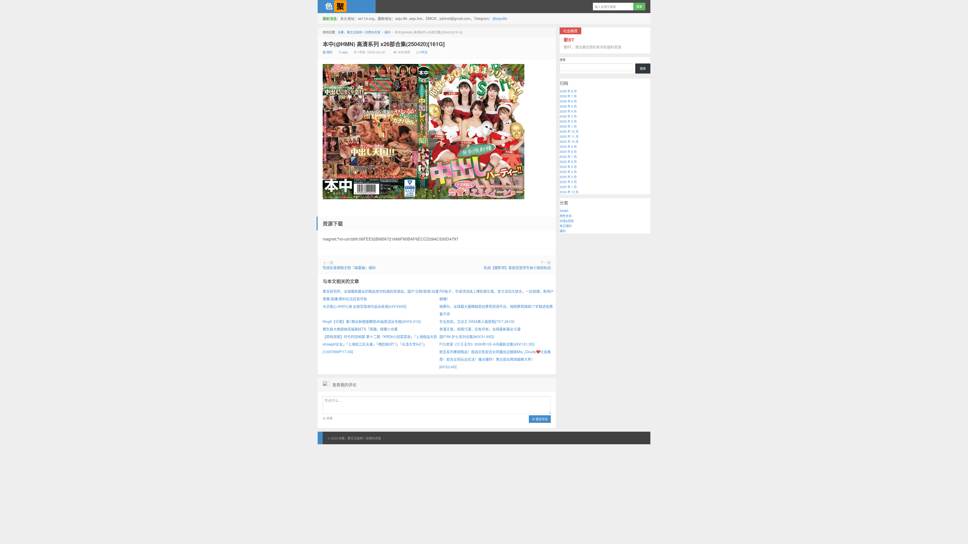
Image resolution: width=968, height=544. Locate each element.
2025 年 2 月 (568, 182)
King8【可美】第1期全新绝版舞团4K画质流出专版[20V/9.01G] (372, 321)
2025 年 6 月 (568, 161)
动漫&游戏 (567, 221)
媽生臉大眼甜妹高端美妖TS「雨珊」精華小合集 (360, 328)
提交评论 (541, 419)
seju (345, 52)
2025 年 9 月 (568, 146)
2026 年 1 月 (568, 126)
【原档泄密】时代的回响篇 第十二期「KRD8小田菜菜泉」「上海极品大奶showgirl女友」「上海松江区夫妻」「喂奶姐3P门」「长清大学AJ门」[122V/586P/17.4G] (380, 344)
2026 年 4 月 (568, 111)
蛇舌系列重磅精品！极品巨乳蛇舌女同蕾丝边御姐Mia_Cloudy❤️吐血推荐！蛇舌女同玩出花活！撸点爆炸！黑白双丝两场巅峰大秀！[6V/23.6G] (495, 359)
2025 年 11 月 (569, 136)
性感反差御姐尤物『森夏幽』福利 (349, 267)
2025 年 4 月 (568, 171)
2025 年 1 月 (568, 187)
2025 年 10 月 (569, 141)
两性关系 (566, 216)
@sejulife (500, 18)
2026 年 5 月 (568, 106)
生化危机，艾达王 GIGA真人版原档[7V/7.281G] (476, 321)
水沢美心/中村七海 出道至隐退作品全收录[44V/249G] (364, 306)
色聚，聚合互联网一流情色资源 (347, 6)
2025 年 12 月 (569, 131)
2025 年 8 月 (568, 151)
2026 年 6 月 (568, 101)
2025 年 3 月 (568, 177)
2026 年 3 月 (568, 116)
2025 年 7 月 (568, 156)
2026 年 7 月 (568, 96)
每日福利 (566, 226)
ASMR (564, 211)
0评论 (424, 52)
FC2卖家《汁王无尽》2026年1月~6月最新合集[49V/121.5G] (486, 344)
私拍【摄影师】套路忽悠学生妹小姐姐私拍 (517, 267)
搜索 (563, 59)
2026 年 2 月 (568, 121)
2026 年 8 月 (568, 91)
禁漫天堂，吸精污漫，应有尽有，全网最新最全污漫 (480, 328)
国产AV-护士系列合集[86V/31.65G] (466, 336)
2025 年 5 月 (568, 166)
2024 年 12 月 (569, 192)
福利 (387, 32)
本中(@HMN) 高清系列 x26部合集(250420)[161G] (384, 44)
